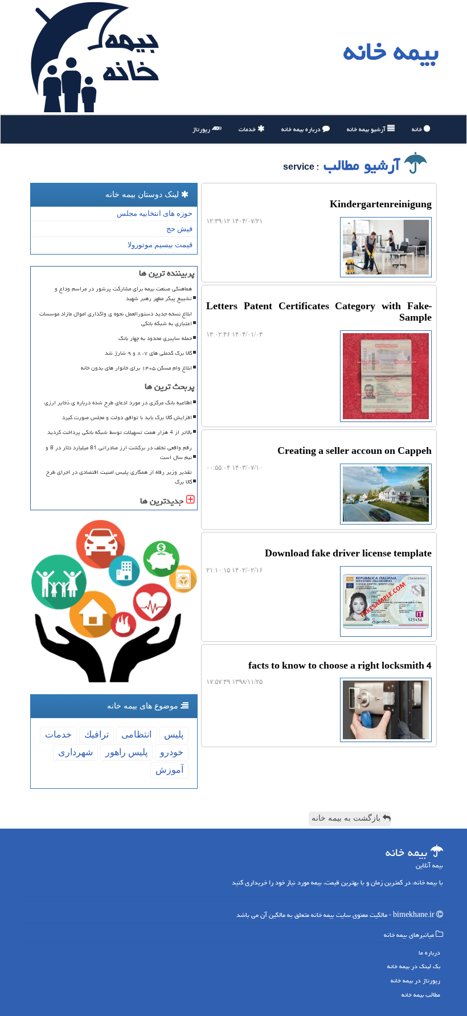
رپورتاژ (202, 129)
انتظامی (136, 734)
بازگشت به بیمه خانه (347, 818)
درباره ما (429, 952)
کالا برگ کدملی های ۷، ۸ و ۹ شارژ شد (148, 353)
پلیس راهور (126, 752)
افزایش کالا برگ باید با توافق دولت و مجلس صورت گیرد (127, 417)
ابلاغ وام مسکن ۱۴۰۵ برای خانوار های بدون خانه (136, 368)
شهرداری (75, 752)
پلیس (173, 734)
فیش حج (179, 228)
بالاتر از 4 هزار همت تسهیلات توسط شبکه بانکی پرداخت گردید (119, 432)
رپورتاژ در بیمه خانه (415, 980)
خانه (418, 129)
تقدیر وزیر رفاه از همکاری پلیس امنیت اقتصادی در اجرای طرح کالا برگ (119, 476)
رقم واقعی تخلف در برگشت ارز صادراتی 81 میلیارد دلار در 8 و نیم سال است (119, 452)
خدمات (248, 129)
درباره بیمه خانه (301, 129)
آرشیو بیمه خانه (367, 129)
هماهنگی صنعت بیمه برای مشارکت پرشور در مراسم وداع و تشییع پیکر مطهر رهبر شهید (123, 293)
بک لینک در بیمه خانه (413, 966)
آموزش (169, 770)
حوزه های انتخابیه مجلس (154, 213)
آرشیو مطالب (363, 165)
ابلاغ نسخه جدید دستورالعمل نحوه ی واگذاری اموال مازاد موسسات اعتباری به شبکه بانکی (115, 318)
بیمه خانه (391, 51)
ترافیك (96, 734)
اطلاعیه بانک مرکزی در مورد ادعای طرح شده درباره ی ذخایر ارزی (118, 402)
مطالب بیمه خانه (421, 995)
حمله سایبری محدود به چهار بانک (155, 338)
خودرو (171, 752)
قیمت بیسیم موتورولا (160, 244)
